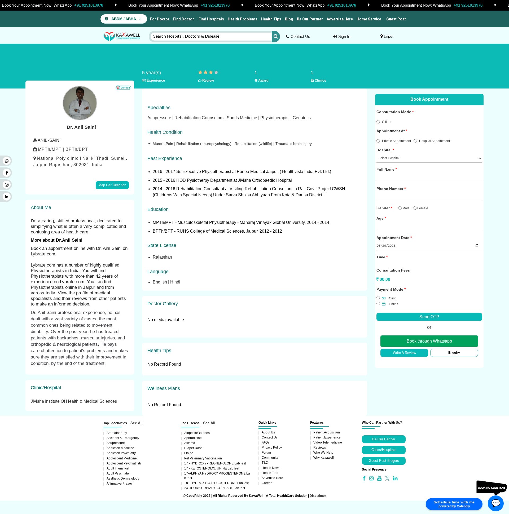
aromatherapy (117, 433)
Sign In (344, 36)
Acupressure (116, 443)
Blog (289, 19)
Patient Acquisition (326, 432)
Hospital (384, 150)
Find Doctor (183, 19)
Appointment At (390, 131)
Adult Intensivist (118, 468)
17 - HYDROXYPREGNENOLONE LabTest (215, 463)
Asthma (189, 443)
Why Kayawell (323, 457)
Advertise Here (340, 19)
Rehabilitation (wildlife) (254, 143)
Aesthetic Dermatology (123, 478)
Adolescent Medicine (122, 458)
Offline (386, 122)
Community (270, 457)
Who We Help (323, 452)
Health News (271, 468)
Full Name (385, 169)
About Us (268, 432)
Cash (392, 298)
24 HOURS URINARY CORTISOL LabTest (214, 488)
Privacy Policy (272, 447)
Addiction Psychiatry (121, 453)
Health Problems (242, 19)
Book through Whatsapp (429, 341)
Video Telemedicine (327, 442)
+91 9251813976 (88, 5)
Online (393, 304)
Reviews (319, 447)
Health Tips (271, 19)
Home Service (369, 19)
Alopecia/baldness (197, 433)
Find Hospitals (211, 19)
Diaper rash (193, 448)
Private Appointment (396, 141)
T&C (265, 462)
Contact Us (300, 36)
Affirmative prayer (119, 483)
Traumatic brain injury (293, 143)
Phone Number (389, 189)
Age (380, 218)
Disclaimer (318, 496)
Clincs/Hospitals (383, 450)
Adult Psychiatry (118, 473)
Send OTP (429, 316)
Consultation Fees (393, 270)
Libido (188, 453)
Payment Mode (389, 289)
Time (380, 257)
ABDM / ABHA (123, 19)
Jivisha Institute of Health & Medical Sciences (74, 401)
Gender (383, 208)
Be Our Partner (310, 19)
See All (136, 423)
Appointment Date (392, 238)
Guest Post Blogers (384, 461)
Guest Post (396, 19)
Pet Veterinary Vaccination (203, 458)
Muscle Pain (163, 143)
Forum (266, 452)
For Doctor (159, 19)
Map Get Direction (112, 185)
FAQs (265, 442)
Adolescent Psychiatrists (124, 463)
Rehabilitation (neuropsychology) (204, 143)
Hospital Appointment (434, 141)
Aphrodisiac (192, 438)
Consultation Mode (393, 112)
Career (267, 483)
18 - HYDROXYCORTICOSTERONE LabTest (216, 483)
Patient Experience (327, 437)
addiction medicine (120, 448)
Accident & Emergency (123, 438)
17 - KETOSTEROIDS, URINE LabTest (211, 468)
